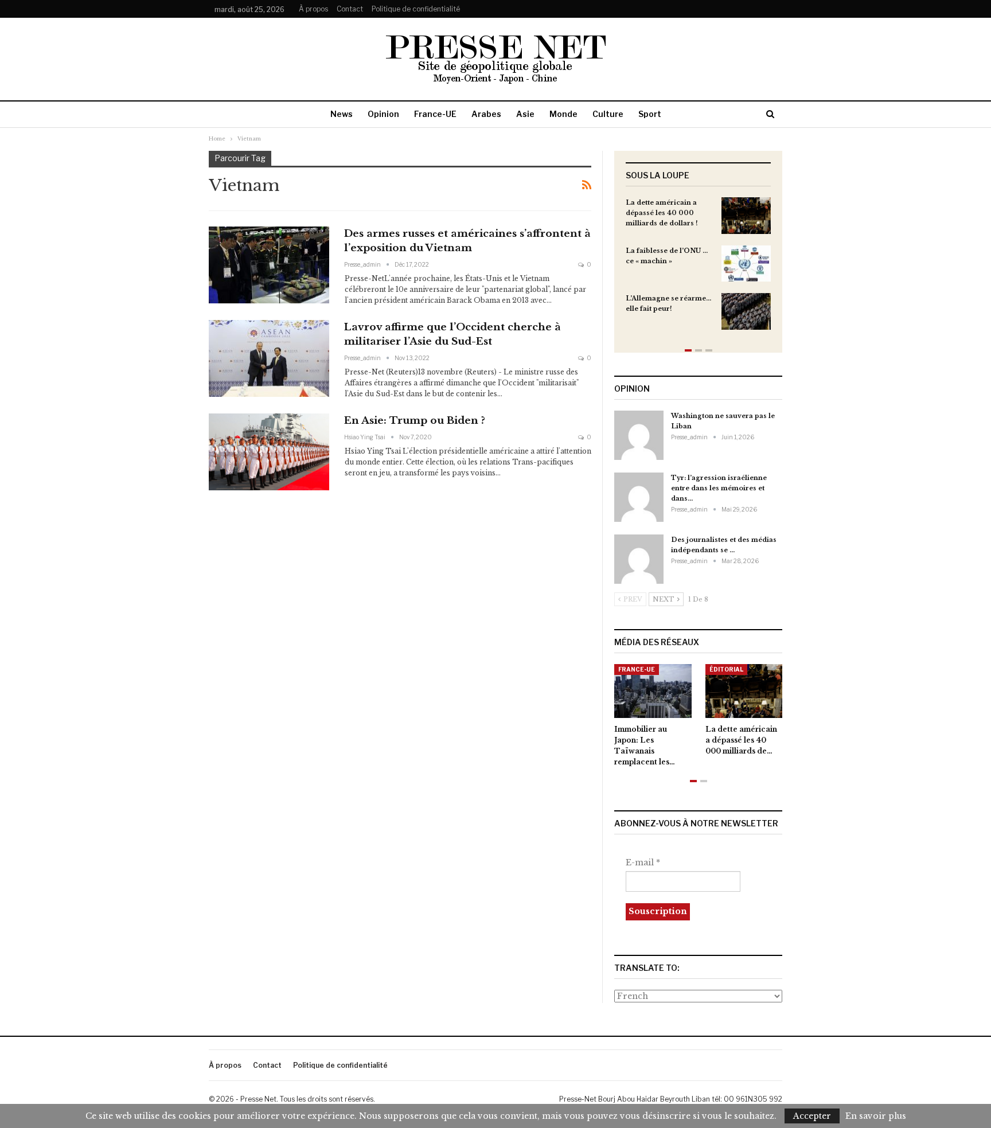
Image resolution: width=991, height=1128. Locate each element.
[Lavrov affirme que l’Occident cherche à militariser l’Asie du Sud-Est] (269, 358)
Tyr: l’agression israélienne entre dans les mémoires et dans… (719, 488)
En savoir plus (875, 1116)
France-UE (435, 114)
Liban (745, 669)
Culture (607, 114)
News (341, 114)
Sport (649, 114)
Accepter (812, 1116)
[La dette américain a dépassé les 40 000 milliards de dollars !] (746, 215)
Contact (350, 9)
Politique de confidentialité (416, 9)
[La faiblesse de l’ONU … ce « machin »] (746, 263)
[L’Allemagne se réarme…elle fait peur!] (746, 311)
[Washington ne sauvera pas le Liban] (639, 435)
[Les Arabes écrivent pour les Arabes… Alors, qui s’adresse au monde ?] (680, 691)
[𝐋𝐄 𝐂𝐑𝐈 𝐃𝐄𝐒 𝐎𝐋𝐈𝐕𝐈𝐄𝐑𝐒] (771, 691)
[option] (698, 269)
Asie (525, 114)
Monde (563, 114)
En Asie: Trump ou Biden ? (414, 421)
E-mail (643, 862)
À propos (313, 9)
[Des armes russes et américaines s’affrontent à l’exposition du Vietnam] (269, 265)
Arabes (486, 114)
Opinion (383, 114)
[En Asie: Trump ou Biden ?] (269, 451)
